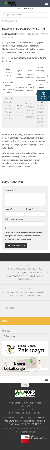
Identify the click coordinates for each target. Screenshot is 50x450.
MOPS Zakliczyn (11, 34)
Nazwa (8, 209)
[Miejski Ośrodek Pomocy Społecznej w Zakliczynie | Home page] (11, 3)
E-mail (29, 209)
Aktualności (9, 307)
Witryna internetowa (14, 219)
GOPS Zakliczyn (9, 21)
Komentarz (10, 190)
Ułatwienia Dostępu (44, 97)
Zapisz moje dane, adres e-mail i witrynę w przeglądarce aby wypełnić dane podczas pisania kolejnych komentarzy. (23, 235)
